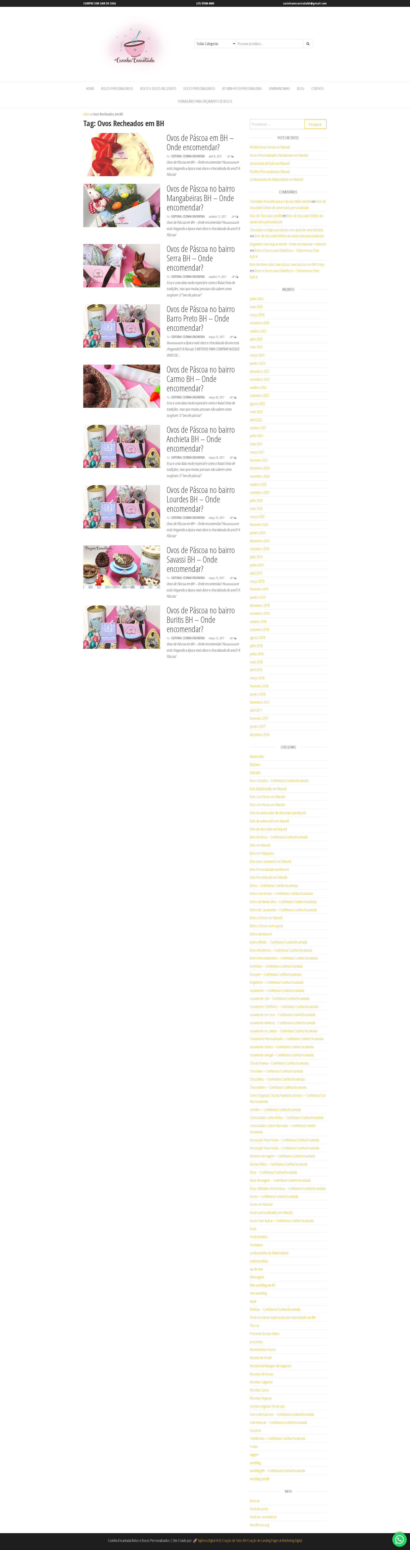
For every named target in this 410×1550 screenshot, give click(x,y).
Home (90, 88)
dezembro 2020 (259, 468)
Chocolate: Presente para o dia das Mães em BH (280, 201)
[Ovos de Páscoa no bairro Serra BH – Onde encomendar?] (121, 265)
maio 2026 (256, 306)
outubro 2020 (258, 484)
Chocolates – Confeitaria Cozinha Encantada (277, 1079)
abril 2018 (256, 669)
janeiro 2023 (257, 363)
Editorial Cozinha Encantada (188, 156)
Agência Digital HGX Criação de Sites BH (222, 1540)
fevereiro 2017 (259, 718)
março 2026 (257, 314)
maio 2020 (256, 508)
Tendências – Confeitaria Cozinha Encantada (277, 1438)
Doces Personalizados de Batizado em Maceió (279, 155)
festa (253, 1228)
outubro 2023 (258, 330)
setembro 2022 (259, 395)
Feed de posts (259, 1508)
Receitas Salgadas (261, 1382)
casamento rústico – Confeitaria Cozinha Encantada (281, 1046)
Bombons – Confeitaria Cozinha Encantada (276, 966)
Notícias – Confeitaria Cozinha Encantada (275, 1309)
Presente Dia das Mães (264, 1333)
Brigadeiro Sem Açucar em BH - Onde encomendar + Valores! (288, 244)
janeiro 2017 (257, 726)
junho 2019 (256, 564)
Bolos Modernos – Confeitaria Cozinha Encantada (281, 950)
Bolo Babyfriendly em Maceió (268, 788)
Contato (317, 88)
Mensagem (257, 1276)
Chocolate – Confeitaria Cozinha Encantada (276, 1071)
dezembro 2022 (259, 371)
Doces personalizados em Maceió (271, 1212)
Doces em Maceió (261, 1204)
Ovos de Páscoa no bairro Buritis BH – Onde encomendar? (201, 619)
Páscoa (254, 1325)
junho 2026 (256, 298)
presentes (256, 1341)
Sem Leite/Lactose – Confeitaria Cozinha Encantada (282, 1414)
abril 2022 (256, 419)
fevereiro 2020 (259, 524)
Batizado (255, 772)
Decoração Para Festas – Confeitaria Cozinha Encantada (284, 1139)
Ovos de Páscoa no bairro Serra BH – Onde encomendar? (201, 258)
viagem (254, 1454)
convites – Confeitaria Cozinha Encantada (275, 1109)
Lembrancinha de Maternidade (269, 1252)
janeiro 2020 (257, 532)
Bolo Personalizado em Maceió (269, 869)
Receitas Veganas (261, 1398)
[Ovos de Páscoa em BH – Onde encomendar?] (121, 154)
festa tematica (259, 1236)
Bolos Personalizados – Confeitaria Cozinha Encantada (284, 958)
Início (86, 114)
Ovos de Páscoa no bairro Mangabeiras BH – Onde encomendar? (201, 198)
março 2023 (257, 355)
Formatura (256, 1244)
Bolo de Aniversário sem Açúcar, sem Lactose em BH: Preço (287, 264)
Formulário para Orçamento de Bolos (205, 101)
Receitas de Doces (261, 1373)
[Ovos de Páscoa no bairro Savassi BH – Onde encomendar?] (121, 566)
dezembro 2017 (259, 702)
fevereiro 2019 (259, 589)
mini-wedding (258, 1293)
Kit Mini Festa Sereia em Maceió (270, 147)
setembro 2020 (259, 492)
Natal (253, 1301)
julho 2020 (256, 500)
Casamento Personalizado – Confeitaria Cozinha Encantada (286, 1038)
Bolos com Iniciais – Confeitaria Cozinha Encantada (281, 893)
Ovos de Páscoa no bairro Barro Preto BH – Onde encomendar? (201, 318)
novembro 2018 (259, 613)
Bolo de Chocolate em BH (266, 215)
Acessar (255, 1500)
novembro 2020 (259, 476)
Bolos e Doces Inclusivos (158, 88)
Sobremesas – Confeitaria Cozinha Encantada (278, 1422)
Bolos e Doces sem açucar (266, 925)
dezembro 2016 (259, 734)
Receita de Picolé (261, 1357)
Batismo (255, 764)
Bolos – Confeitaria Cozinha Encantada (274, 885)
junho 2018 (256, 653)
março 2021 (257, 452)
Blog (300, 88)
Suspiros (255, 1430)
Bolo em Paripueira (262, 853)
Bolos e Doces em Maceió (266, 917)
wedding (255, 1462)
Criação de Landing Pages (263, 1540)
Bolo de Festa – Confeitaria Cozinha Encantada (279, 836)
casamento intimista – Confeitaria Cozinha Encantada (282, 1022)
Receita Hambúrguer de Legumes (270, 1365)
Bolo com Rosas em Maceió (267, 804)
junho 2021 (256, 435)
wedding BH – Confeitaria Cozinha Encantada (277, 1470)
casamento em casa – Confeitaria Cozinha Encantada (282, 1014)
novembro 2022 (259, 379)
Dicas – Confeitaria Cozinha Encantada (273, 1172)
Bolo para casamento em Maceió (270, 861)
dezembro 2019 (259, 540)
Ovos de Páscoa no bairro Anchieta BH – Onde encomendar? (201, 439)
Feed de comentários (263, 1516)
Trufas (254, 1446)
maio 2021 (256, 443)
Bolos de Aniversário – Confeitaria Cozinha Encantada (283, 901)
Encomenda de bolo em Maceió (270, 163)
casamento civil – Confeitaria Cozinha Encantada (279, 998)
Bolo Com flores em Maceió (267, 796)
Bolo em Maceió (260, 845)
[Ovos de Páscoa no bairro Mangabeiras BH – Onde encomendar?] (121, 205)
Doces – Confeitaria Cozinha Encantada (274, 1196)
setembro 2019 (259, 548)
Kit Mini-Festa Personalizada (242, 88)
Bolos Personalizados (117, 88)
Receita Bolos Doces (263, 1349)
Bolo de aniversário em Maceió (269, 820)
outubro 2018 (258, 621)
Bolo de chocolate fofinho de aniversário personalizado (289, 235)
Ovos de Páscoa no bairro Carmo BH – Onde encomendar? (201, 378)
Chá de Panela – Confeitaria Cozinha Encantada (279, 1063)
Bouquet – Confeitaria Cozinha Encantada (275, 974)
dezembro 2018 (259, 605)
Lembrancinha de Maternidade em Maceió (276, 179)
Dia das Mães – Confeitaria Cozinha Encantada (279, 1164)
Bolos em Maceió (261, 933)
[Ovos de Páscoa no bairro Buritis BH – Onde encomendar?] (121, 626)
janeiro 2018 (257, 694)
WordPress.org (259, 1524)
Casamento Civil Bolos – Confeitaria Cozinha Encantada (284, 1006)
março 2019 (257, 581)
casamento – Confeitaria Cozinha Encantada (277, 990)
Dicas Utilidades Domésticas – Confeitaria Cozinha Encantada (288, 1188)
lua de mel (256, 1269)
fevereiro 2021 (259, 460)
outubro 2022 (258, 387)
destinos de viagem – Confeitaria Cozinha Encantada (282, 1155)
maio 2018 (256, 661)
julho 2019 (256, 556)
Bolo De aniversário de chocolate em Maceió (278, 812)
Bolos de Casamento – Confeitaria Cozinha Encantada (283, 909)
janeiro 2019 (257, 597)
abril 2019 (256, 573)
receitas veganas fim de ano (267, 1406)
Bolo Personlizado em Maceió (268, 877)
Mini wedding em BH (262, 1285)
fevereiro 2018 (259, 686)
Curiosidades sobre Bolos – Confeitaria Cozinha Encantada (287, 1117)
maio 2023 (256, 346)
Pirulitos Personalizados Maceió (270, 171)
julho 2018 (256, 645)
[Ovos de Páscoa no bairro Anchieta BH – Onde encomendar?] (121, 446)
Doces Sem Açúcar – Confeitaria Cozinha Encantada (281, 1220)
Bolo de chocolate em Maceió (268, 829)
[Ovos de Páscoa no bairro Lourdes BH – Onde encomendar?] (121, 506)
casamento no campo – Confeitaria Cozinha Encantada (283, 1030)
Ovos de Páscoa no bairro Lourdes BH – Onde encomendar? (201, 499)
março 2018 (257, 677)
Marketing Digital (292, 1540)
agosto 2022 (257, 403)
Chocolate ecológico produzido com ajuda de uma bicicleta (286, 229)
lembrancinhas (259, 1260)
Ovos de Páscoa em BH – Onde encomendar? (200, 142)
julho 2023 (256, 339)
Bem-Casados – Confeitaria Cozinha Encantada (279, 780)
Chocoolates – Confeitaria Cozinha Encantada (278, 1087)
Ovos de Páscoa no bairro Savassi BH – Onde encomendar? (201, 559)
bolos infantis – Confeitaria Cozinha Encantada (278, 942)
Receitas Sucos (259, 1389)
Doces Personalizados (199, 88)
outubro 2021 (258, 427)
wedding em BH (259, 1478)
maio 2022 (256, 411)
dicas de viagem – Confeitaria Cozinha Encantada (280, 1180)
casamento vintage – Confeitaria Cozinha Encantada (282, 1054)
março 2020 (257, 516)
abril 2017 (256, 710)
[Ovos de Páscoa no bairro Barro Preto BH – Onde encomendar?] (121, 325)
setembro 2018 (259, 629)
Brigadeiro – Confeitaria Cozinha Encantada (276, 982)
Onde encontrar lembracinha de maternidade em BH (282, 1317)
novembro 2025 (259, 322)
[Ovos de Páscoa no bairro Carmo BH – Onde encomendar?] (121, 385)
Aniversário (257, 756)
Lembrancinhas (279, 88)
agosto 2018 (257, 637)
